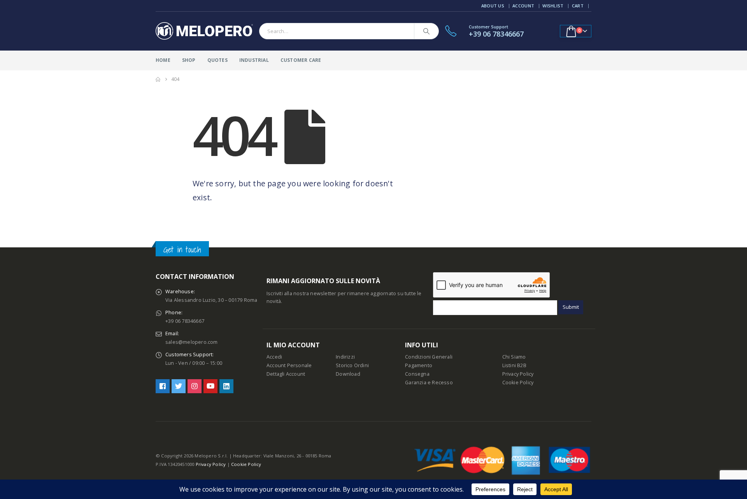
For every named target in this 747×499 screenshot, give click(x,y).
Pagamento (418, 365)
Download (348, 374)
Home (163, 60)
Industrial (254, 60)
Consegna (417, 374)
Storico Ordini (352, 365)
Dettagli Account (286, 374)
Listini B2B (514, 365)
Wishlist (552, 6)
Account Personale (289, 365)
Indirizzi (345, 357)
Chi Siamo (514, 357)
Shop (189, 60)
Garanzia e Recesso (429, 382)
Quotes (217, 60)
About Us (492, 6)
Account (523, 6)
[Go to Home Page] (158, 79)
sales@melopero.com (191, 342)
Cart (578, 6)
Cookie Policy (518, 382)
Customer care (301, 60)
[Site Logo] (204, 31)
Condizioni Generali (428, 357)
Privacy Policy (518, 374)
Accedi (274, 357)
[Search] (426, 31)
